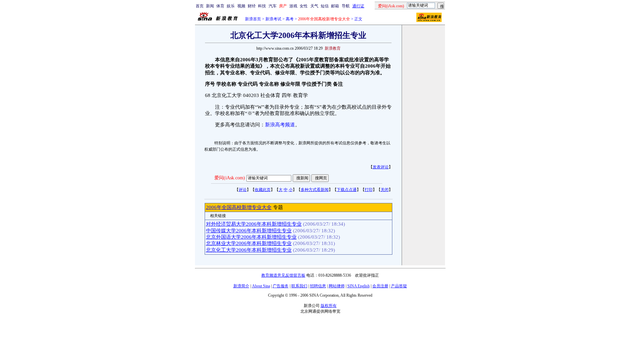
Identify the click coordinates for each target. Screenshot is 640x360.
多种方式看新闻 (315, 189)
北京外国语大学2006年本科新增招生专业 (251, 237)
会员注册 (380, 286)
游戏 (293, 6)
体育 (220, 6)
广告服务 (281, 286)
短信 (325, 6)
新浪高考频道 (280, 124)
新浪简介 (241, 286)
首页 (200, 6)
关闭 (385, 189)
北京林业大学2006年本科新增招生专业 (249, 243)
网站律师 (337, 286)
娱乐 (231, 6)
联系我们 (299, 286)
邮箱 (335, 6)
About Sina (261, 286)
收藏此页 (263, 189)
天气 (314, 6)
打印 (369, 189)
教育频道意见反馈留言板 (283, 275)
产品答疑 (399, 286)
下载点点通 (347, 189)
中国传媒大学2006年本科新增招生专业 (249, 230)
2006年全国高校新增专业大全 (239, 207)
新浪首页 (253, 19)
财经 (252, 6)
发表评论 (381, 167)
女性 (304, 6)
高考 (290, 19)
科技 (262, 6)
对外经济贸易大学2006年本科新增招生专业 (254, 224)
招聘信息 (318, 286)
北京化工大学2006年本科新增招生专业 (249, 250)
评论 (243, 189)
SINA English (358, 286)
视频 (241, 6)
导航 (346, 6)
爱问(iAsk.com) (229, 177)
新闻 (210, 6)
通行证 (358, 6)
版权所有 (329, 305)
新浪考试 (273, 19)
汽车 (273, 6)
